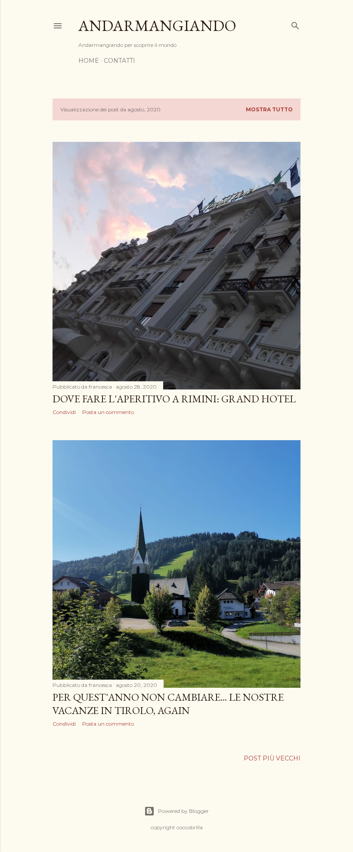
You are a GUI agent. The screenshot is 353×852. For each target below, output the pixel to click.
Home (88, 60)
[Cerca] (295, 23)
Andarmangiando (157, 25)
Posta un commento (108, 412)
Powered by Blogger (183, 811)
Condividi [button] (64, 412)
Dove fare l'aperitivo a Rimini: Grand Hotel (174, 398)
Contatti (119, 60)
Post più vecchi (272, 758)
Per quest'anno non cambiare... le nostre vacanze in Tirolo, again (168, 703)
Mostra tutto (269, 109)
